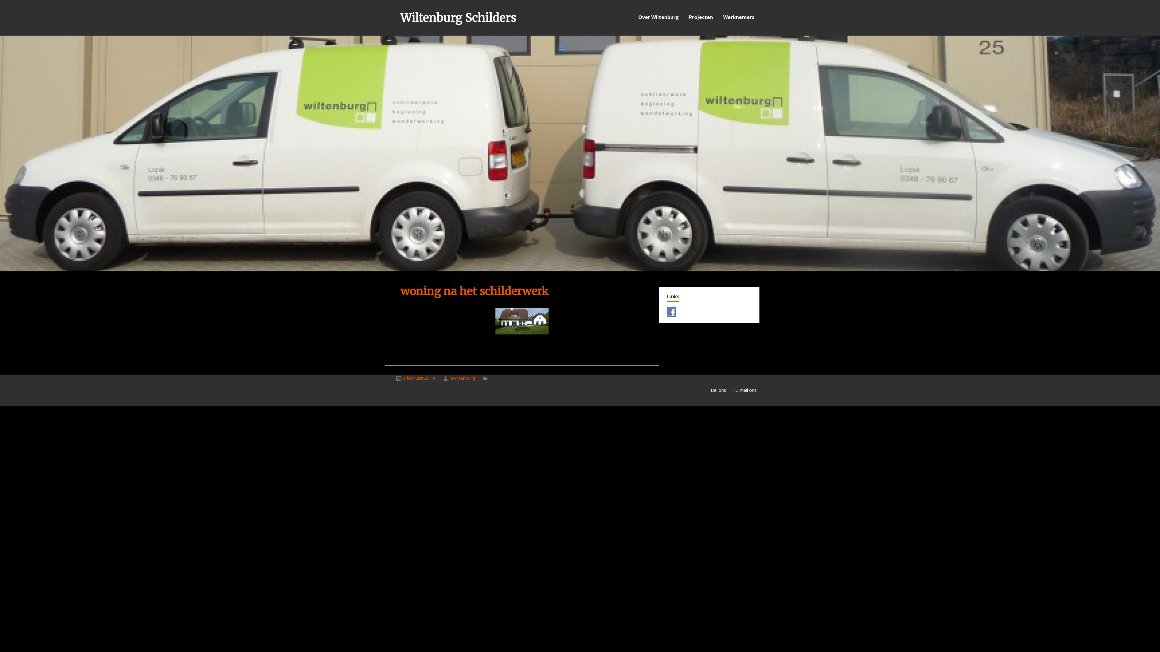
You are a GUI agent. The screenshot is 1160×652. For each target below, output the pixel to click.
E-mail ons (746, 390)
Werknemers (738, 17)
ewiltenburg (462, 378)
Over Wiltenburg (658, 17)
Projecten (701, 17)
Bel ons (718, 390)
